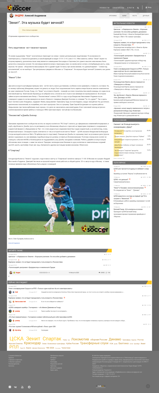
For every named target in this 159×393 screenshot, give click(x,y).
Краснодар (32, 343)
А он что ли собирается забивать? (52, 301)
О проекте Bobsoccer (15, 355)
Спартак (52, 339)
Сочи (131, 343)
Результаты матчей (56, 364)
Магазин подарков (56, 368)
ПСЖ (111, 344)
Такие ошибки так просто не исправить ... (54, 311)
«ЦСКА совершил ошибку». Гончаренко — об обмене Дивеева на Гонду (34, 307)
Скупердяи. (44, 330)
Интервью (53, 357)
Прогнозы (118, 8)
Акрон (28, 348)
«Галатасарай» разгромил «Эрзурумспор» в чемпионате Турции (31, 267)
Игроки (69, 1)
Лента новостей (20, 301)
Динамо (115, 339)
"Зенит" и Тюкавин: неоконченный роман (129, 188)
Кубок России (72, 343)
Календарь (53, 362)
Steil (16, 292)
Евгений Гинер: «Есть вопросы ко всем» (128, 209)
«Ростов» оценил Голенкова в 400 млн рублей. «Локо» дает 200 (31, 326)
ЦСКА (17, 339)
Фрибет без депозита (80, 1)
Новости (105, 8)
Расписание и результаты (32, 1)
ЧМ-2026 (50, 348)
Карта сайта (54, 370)
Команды (61, 1)
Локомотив (80, 339)
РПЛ (14, 347)
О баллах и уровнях (15, 362)
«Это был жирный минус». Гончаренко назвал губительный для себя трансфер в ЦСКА (40, 317)
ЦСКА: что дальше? (121, 179)
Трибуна (52, 360)
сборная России (98, 339)
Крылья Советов (16, 344)
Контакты (11, 366)
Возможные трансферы (56, 344)
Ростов (140, 340)
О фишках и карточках (15, 360)
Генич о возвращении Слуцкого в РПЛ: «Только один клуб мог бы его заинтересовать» (40, 288)
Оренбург (137, 343)
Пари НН (22, 348)
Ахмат (143, 344)
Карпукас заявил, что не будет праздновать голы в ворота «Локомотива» (35, 262)
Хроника (113, 15)
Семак (44, 343)
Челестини (65, 348)
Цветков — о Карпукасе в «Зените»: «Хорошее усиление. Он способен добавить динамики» (41, 256)
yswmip (17, 311)
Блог (126, 14)
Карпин (134, 340)
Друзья (147, 14)
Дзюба (115, 343)
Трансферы (18, 1)
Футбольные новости (56, 355)
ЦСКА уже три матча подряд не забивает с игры (131, 169)
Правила (9, 1)
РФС (69, 340)
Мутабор (18, 330)
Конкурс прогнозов (49, 1)
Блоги (130, 8)
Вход (149, 7)
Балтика (124, 343)
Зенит (33, 339)
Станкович (58, 348)
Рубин (65, 340)
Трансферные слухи (94, 343)
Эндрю (18, 272)
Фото (135, 14)
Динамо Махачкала (38, 348)
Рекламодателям (14, 364)
